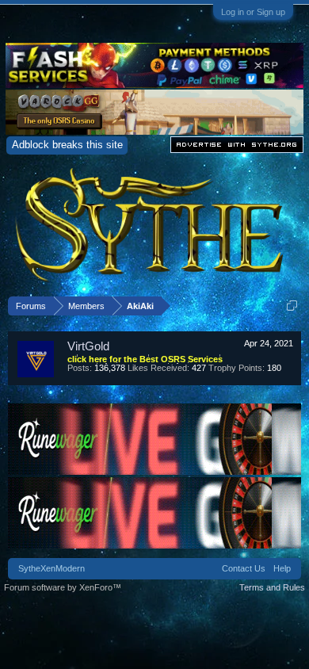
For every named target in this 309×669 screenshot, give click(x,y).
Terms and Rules (272, 587)
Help (282, 568)
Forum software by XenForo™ (62, 587)
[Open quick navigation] (292, 305)
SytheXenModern (51, 568)
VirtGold (88, 346)
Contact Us (243, 568)
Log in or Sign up (253, 12)
